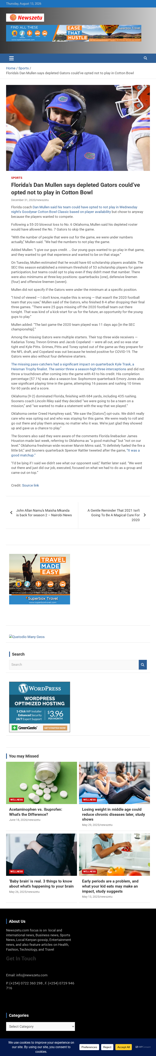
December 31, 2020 (23, 200)
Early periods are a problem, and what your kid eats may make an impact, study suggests (110, 886)
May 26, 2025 (17, 891)
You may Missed (24, 756)
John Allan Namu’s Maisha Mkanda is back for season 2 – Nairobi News (44, 512)
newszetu (43, 200)
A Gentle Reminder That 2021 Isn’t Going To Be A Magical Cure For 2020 (114, 515)
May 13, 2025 (90, 896)
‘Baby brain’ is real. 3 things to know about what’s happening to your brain (41, 884)
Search (143, 665)
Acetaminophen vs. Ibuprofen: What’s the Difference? (35, 812)
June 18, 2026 (18, 819)
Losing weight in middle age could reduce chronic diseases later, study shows (113, 814)
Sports (16, 177)
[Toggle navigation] (11, 58)
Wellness (16, 799)
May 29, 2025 (90, 824)
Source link (30, 485)
